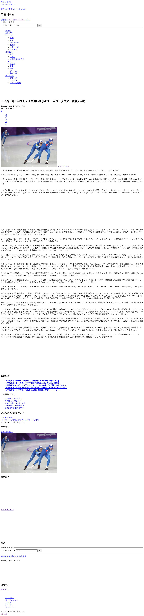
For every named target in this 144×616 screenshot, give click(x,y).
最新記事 (9, 33)
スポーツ (13, 50)
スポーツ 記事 (6, 418)
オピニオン (9, 52)
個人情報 (22, 556)
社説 (12, 54)
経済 (12, 40)
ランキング (9, 76)
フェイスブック (11, 600)
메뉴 (5, 614)
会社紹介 (4, 556)
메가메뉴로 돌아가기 (17, 20)
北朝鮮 (12, 45)
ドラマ (12, 64)
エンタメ (9, 61)
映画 (12, 68)
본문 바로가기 (6, 2)
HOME (8, 31)
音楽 (12, 66)
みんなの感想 (15, 83)
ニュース (9, 35)
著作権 (11, 556)
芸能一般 (13, 73)
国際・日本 (14, 42)
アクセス (13, 78)
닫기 (27, 20)
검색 (39, 25)
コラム (12, 57)
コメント (13, 80)
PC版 (16, 556)
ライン (8, 602)
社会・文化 (14, 47)
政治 (12, 38)
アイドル (13, 71)
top (2, 614)
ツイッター (9, 598)
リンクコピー (10, 607)
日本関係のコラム (17, 59)
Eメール (8, 605)
